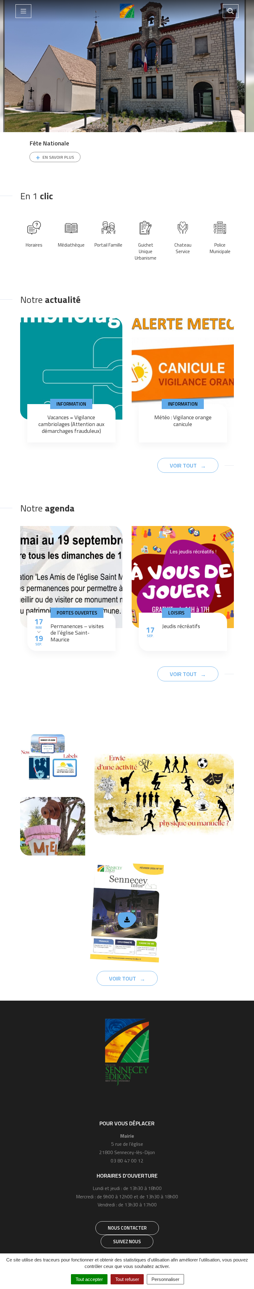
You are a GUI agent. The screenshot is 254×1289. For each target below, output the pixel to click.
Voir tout (184, 465)
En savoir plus (58, 157)
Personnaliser (165, 1279)
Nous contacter (127, 1227)
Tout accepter (89, 1279)
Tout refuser (127, 1279)
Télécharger (127, 920)
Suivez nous (127, 1241)
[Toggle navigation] (23, 11)
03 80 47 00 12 (127, 1160)
